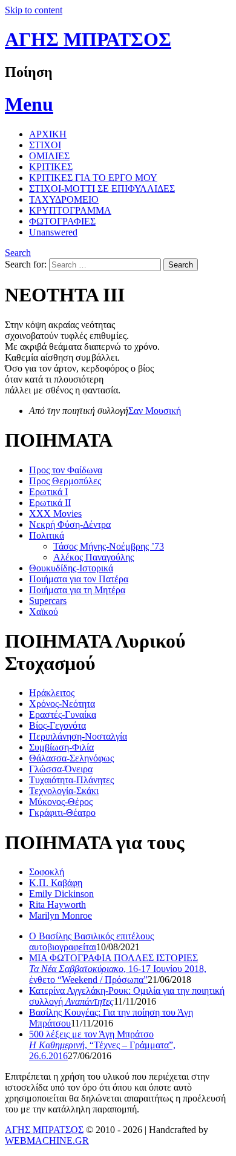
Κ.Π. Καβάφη (55, 883)
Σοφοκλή (46, 872)
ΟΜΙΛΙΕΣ (49, 156)
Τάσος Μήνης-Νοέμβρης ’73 (108, 546)
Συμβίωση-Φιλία (61, 747)
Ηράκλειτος (51, 693)
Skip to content (33, 10)
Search (18, 253)
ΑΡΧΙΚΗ (48, 134)
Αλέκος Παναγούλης (93, 557)
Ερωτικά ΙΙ (50, 503)
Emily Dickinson (61, 893)
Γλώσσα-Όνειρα (61, 769)
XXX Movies (55, 513)
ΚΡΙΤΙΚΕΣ (51, 167)
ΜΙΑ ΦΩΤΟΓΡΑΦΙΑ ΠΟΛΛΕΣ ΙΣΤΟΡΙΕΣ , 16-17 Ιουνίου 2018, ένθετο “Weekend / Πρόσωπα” (117, 969)
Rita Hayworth (57, 904)
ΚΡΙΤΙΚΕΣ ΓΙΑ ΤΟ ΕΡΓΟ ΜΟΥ (93, 177)
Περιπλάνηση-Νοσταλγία (78, 736)
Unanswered (53, 232)
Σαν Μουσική (154, 411)
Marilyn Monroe (60, 915)
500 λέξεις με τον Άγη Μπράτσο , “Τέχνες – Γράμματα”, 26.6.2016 (102, 1045)
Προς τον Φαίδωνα (65, 470)
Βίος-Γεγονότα (57, 725)
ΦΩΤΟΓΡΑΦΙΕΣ (62, 221)
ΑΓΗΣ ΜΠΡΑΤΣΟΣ (88, 39)
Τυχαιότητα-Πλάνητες (71, 780)
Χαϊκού (43, 611)
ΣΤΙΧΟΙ (45, 145)
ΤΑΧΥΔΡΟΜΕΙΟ (64, 199)
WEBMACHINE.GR (47, 1140)
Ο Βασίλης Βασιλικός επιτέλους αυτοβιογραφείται (91, 941)
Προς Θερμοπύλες (65, 481)
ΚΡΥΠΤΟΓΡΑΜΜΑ (70, 210)
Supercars (48, 601)
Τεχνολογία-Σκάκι (64, 791)
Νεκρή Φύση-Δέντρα (70, 524)
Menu (29, 104)
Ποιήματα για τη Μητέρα (77, 590)
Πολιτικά (46, 535)
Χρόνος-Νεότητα (62, 703)
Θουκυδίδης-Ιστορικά (71, 568)
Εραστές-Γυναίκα (62, 714)
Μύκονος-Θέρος (61, 801)
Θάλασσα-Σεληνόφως (71, 758)
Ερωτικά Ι (48, 492)
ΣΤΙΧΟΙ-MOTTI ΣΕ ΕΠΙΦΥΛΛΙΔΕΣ (102, 188)
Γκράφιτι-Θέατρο (62, 812)
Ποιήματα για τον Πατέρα (78, 579)
